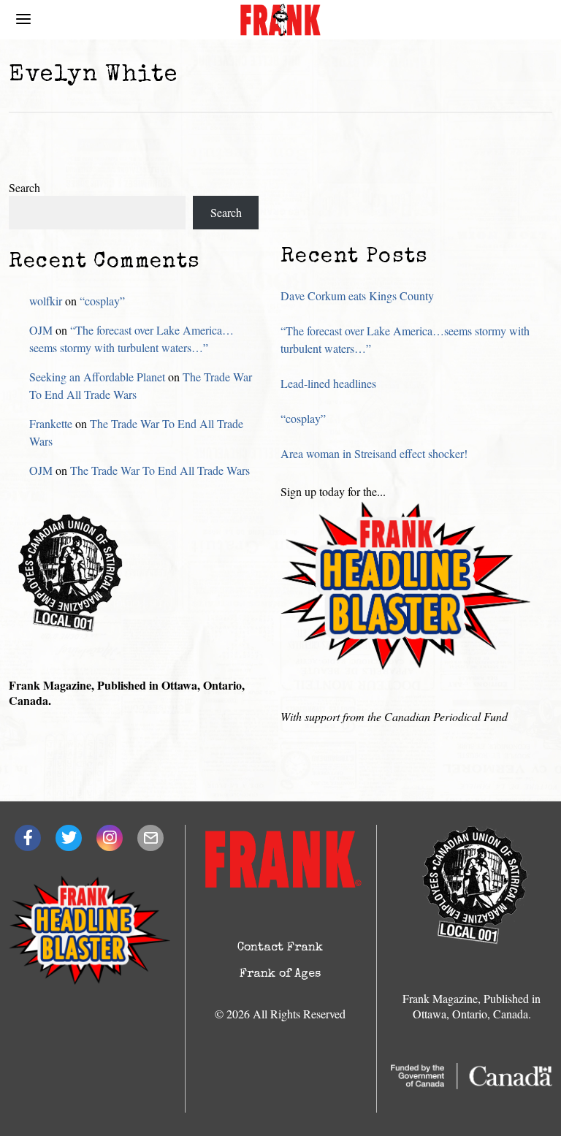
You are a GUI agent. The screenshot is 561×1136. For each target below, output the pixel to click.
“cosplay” (303, 418)
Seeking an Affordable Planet (97, 376)
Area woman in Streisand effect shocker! (374, 453)
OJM (41, 330)
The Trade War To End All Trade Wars (160, 470)
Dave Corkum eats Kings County (357, 295)
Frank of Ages (280, 974)
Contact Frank (280, 948)
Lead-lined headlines (328, 383)
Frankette (50, 423)
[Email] (150, 838)
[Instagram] (109, 838)
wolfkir (45, 300)
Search (24, 187)
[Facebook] (28, 838)
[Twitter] (69, 838)
